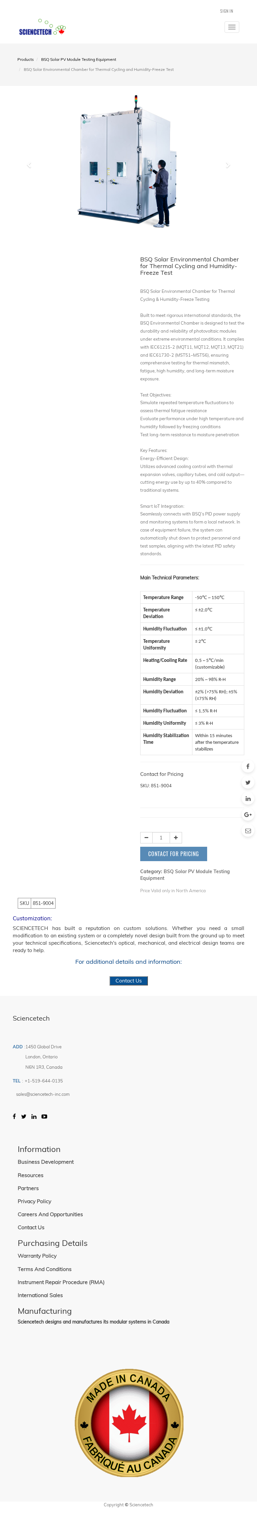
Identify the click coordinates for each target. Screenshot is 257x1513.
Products (25, 59)
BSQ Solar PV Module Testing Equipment (78, 59)
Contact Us (128, 980)
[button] (31, 162)
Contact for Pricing (173, 854)
